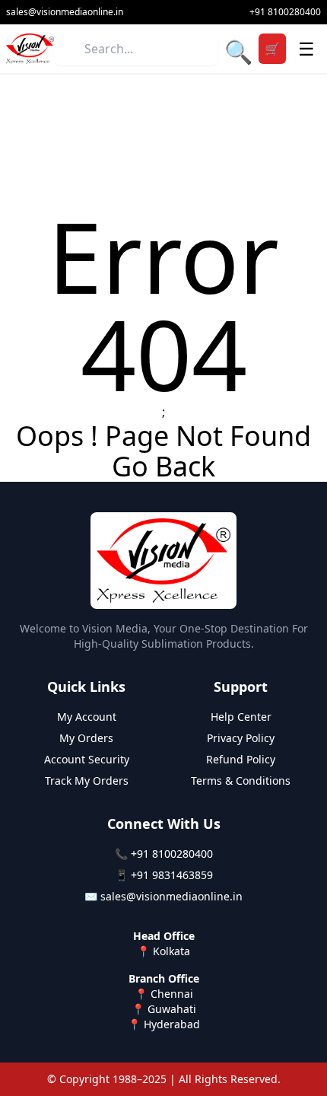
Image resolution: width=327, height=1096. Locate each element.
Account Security (86, 759)
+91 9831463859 (172, 875)
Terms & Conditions (240, 780)
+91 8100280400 (172, 853)
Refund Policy (240, 759)
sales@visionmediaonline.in (171, 896)
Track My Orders (87, 780)
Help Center (241, 716)
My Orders (86, 738)
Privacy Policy (241, 738)
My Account (86, 716)
